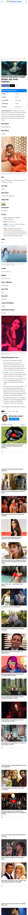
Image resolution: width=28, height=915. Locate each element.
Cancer (9, 411)
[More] (16, 85)
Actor (6, 411)
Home (2, 58)
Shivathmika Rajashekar (14, 224)
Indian (13, 411)
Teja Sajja (11, 372)
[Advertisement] (14, 40)
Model (17, 411)
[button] (14, 68)
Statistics (6, 58)
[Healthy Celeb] (14, 1)
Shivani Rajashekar (5, 413)
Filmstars (10, 58)
